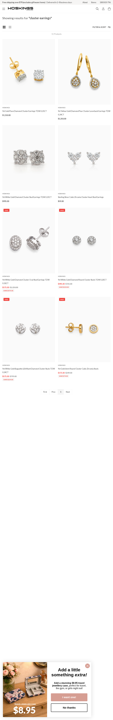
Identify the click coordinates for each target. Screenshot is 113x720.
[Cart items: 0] (109, 8)
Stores (93, 2)
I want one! (69, 697)
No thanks (69, 707)
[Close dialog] (87, 665)
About (85, 2)
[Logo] (20, 9)
